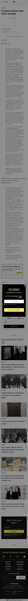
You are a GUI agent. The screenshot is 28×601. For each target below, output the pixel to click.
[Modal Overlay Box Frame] (14, 300)
